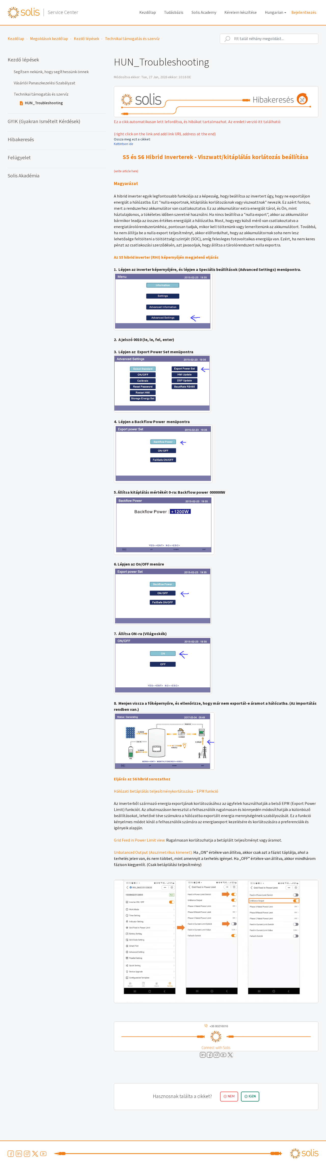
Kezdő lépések (86, 39)
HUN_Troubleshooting (44, 103)
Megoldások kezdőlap (49, 39)
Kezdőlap (147, 12)
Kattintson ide (124, 144)
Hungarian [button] (274, 12)
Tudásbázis (173, 12)
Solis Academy (204, 12)
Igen (252, 1096)
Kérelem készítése (240, 12)
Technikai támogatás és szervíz (132, 39)
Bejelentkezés (303, 12)
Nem (231, 1096)
